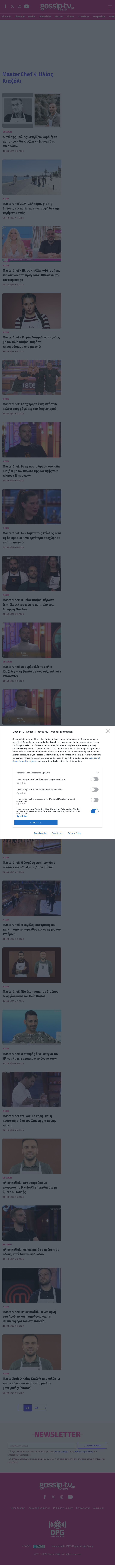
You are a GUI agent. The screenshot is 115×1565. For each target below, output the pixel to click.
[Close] (109, 732)
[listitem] (57, 772)
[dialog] (57, 782)
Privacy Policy (74, 833)
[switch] (95, 779)
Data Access (57, 833)
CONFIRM (35, 823)
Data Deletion (40, 833)
